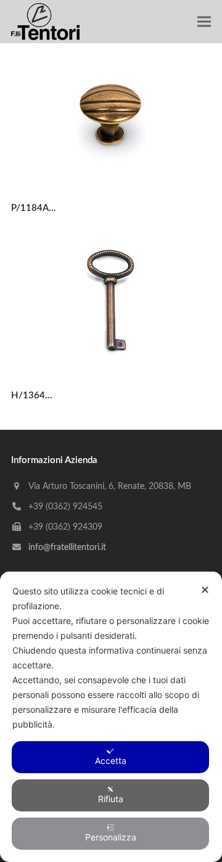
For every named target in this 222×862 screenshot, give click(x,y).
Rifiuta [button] (110, 799)
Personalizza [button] (110, 837)
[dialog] (111, 717)
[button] (204, 22)
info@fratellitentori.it (67, 547)
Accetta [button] (110, 760)
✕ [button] (205, 589)
